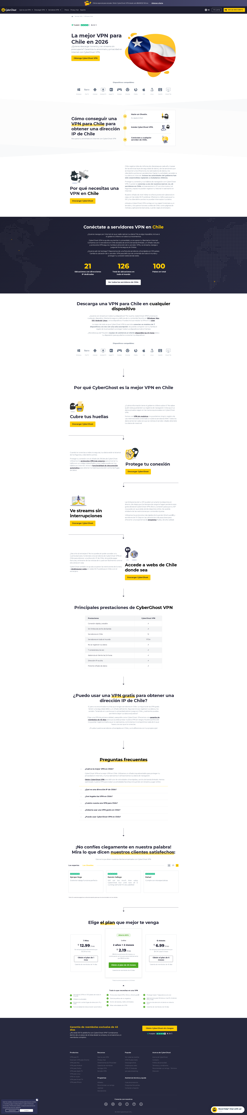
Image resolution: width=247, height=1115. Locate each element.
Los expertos (74, 865)
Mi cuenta (216, 10)
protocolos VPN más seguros (93, 461)
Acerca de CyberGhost (160, 1057)
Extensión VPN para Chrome (79, 1060)
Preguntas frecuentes (132, 1085)
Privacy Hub (101, 1060)
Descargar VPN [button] (39, 10)
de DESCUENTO (235, 10)
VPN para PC (74, 1057)
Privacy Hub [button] (74, 10)
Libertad (100, 1088)
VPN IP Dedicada (131, 1068)
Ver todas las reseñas (132, 1057)
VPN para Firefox (75, 1068)
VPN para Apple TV (76, 1071)
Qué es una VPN (103, 1057)
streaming (152, 520)
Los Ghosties (88, 865)
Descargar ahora (130, 1063)
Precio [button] (67, 10)
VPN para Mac (75, 1063)
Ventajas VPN (102, 1068)
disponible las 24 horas (144, 333)
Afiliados (100, 1082)
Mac (157, 318)
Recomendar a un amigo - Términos (164, 1068)
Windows (151, 318)
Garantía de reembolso (105, 1065)
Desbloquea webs (131, 1065)
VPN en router (75, 1077)
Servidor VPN (78, 16)
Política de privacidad (159, 1063)
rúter (153, 320)
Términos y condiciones (160, 1065)
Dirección (155, 1071)
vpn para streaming (131, 1071)
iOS (93, 320)
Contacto (155, 1060)
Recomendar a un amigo (105, 1085)
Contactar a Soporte (132, 1088)
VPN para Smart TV (76, 1079)
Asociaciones (101, 1091)
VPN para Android (76, 1065)
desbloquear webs (79, 569)
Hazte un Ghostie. (139, 114)
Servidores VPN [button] (53, 10)
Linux (105, 320)
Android (98, 320)
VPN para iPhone (76, 1082)
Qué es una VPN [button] (25, 10)
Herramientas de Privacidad (106, 1063)
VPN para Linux (75, 1074)
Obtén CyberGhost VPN (94, 780)
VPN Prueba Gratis (131, 1060)
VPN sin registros (141, 416)
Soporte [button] (83, 10)
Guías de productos (131, 1082)
